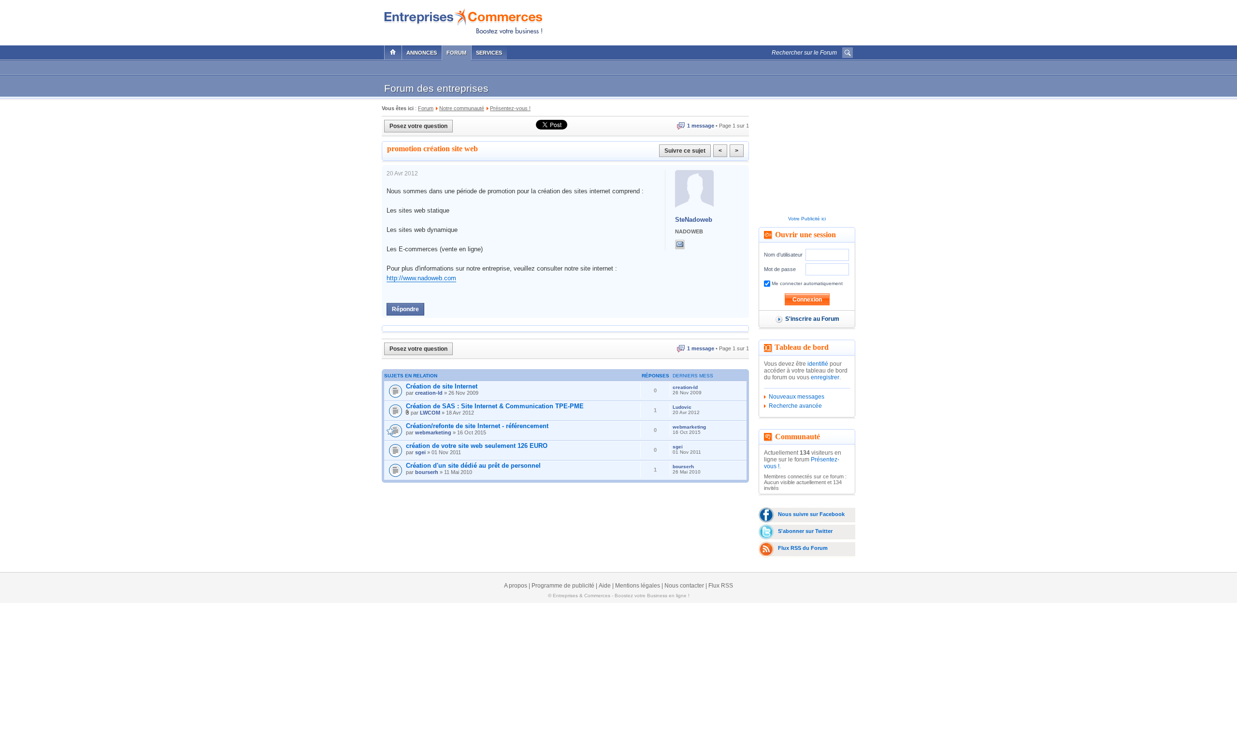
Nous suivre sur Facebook (811, 514)
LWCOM (430, 413)
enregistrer (825, 377)
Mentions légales (637, 585)
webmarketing (433, 432)
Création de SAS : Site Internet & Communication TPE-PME (495, 406)
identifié (817, 363)
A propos (515, 585)
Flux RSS (720, 585)
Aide (605, 585)
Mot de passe (780, 269)
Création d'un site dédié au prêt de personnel (473, 465)
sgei (420, 452)
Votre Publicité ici (807, 218)
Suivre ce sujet (684, 150)
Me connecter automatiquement (806, 283)
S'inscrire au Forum (812, 319)
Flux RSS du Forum (803, 548)
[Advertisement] (740, 20)
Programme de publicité (563, 585)
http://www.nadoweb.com (421, 278)
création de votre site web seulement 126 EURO (476, 445)
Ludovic (682, 407)
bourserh (426, 472)
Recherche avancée (795, 405)
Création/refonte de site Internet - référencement (477, 426)
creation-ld (429, 393)
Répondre (405, 309)
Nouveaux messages (796, 396)
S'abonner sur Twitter (805, 531)
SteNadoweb (693, 219)
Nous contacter (684, 585)
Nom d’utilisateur (783, 255)
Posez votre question (418, 126)
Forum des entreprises (436, 88)
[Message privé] (680, 244)
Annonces (421, 53)
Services (489, 53)
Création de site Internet (441, 386)
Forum (456, 53)
